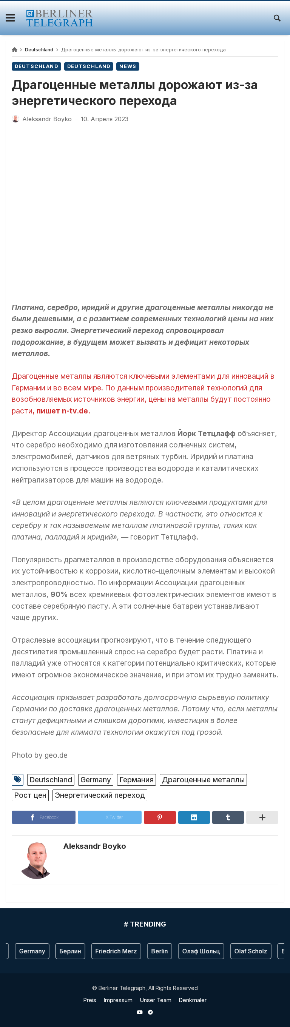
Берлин (66, 951)
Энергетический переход (100, 795)
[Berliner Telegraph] (59, 18)
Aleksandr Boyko (94, 846)
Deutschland (39, 49)
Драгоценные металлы (203, 779)
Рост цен (30, 795)
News (127, 66)
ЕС (282, 951)
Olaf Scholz (246, 951)
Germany (95, 779)
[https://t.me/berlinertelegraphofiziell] (150, 1012)
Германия (136, 779)
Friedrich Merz (112, 951)
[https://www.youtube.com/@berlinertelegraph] (139, 1012)
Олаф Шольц (197, 951)
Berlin (155, 951)
